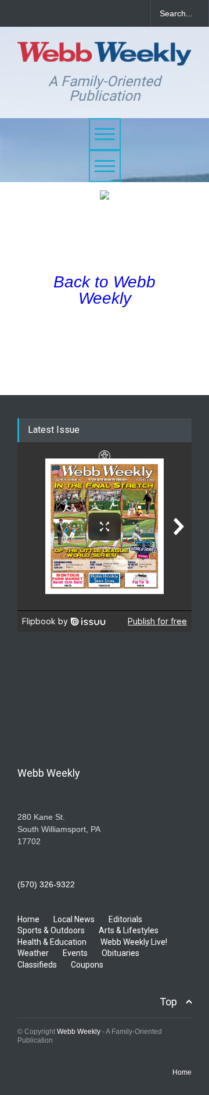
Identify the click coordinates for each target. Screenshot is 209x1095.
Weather (33, 953)
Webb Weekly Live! (133, 942)
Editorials (125, 919)
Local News (74, 919)
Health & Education (52, 942)
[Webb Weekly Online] (104, 51)
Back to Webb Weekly (104, 290)
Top (168, 1002)
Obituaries (120, 953)
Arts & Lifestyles (128, 930)
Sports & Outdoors (51, 930)
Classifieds (37, 964)
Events (75, 953)
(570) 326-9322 (46, 884)
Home (28, 919)
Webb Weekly (78, 1032)
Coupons (87, 964)
